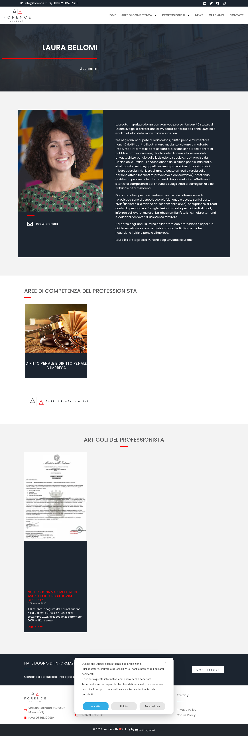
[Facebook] (217, 3)
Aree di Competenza (136, 15)
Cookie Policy (186, 715)
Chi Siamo (216, 15)
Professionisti (173, 15)
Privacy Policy (186, 710)
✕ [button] (165, 662)
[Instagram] (224, 3)
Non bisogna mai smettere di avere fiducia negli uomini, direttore (52, 596)
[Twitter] (211, 3)
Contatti (236, 15)
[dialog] (124, 686)
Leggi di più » (36, 626)
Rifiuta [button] (124, 706)
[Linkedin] (204, 3)
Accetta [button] (95, 706)
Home (111, 15)
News (199, 15)
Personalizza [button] (152, 706)
